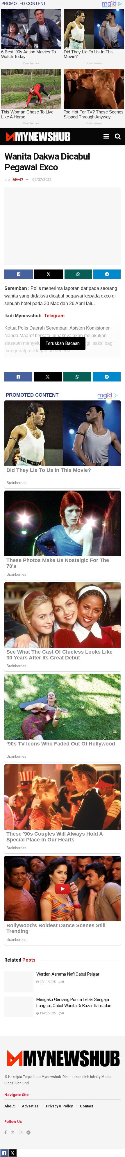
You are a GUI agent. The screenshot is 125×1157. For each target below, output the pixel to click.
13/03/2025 (47, 1013)
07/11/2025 (47, 981)
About (9, 1106)
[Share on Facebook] (18, 274)
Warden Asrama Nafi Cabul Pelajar (67, 974)
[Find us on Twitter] (13, 1132)
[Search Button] (118, 136)
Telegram (54, 315)
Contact (86, 1106)
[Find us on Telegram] (28, 1132)
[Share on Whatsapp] (78, 274)
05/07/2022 (41, 179)
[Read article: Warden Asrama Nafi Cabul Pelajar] (18, 981)
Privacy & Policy (59, 1106)
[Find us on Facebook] (5, 1132)
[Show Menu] (106, 136)
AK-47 (17, 179)
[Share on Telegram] (107, 274)
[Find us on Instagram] (20, 1132)
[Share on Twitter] (48, 274)
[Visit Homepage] (38, 136)
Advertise (30, 1106)
